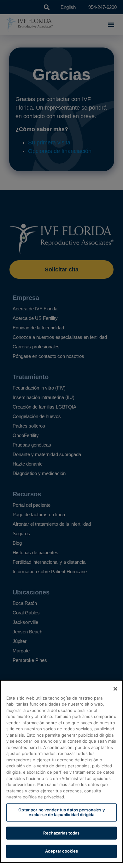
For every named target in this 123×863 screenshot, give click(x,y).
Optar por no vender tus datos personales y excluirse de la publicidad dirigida (61, 812)
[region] (61, 771)
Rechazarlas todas (61, 832)
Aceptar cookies (61, 850)
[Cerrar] (115, 689)
